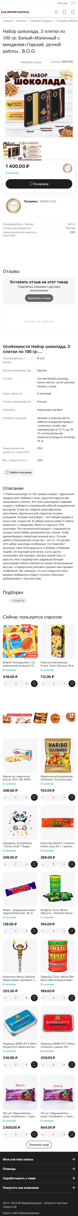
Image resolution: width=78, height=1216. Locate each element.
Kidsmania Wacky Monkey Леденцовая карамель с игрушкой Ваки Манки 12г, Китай (20, 978)
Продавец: (31, 201)
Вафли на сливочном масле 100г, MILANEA (17, 778)
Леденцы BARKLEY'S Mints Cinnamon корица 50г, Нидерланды (57, 1045)
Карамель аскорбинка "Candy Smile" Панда (17, 845)
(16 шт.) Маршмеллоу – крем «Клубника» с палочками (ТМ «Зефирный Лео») (58, 1115)
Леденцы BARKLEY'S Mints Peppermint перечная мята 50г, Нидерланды (20, 1045)
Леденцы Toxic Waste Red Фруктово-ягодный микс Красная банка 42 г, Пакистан (57, 978)
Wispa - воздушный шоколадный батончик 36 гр (19, 912)
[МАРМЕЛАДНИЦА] (15, 11)
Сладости (18, 600)
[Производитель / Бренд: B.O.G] (67, 168)
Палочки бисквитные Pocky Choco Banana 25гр (40, 664)
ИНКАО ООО (48, 201)
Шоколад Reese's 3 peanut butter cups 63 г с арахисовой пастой (57, 845)
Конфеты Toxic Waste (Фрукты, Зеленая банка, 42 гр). (57, 912)
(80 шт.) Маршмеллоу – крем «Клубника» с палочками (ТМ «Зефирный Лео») (20, 1115)
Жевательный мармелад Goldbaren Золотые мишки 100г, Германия (58, 778)
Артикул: (56, 61)
